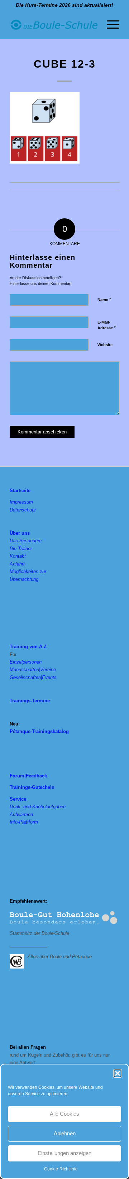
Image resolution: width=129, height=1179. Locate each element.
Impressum (21, 502)
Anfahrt (17, 564)
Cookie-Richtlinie (61, 1168)
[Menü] (109, 24)
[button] (117, 1073)
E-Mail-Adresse (106, 325)
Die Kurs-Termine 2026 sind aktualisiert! (64, 5)
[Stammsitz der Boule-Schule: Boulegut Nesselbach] (63, 918)
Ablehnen (65, 1133)
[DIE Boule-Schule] (53, 24)
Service (18, 799)
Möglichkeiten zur (28, 571)
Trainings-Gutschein (32, 787)
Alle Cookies (64, 1114)
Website (105, 345)
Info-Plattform (24, 822)
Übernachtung (24, 579)
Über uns (20, 533)
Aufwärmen (21, 814)
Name (104, 299)
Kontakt (18, 556)
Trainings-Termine (30, 700)
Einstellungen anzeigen (64, 1153)
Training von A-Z (28, 646)
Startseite (20, 490)
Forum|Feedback (28, 775)
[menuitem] (109, 24)
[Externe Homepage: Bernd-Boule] (19, 961)
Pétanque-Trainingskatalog (39, 731)
